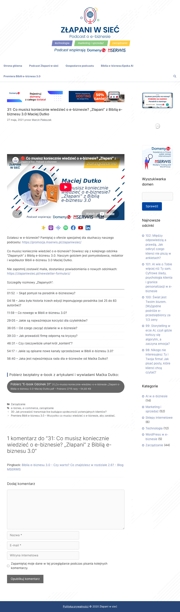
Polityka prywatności (76, 606)
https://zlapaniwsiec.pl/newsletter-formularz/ (38, 273)
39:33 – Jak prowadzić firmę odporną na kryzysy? (42, 336)
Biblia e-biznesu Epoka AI (117, 65)
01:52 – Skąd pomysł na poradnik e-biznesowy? (41, 293)
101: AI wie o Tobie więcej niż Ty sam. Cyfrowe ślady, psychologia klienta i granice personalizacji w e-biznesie (159, 277)
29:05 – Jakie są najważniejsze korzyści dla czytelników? (47, 320)
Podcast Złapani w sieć (44, 65)
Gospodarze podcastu (80, 65)
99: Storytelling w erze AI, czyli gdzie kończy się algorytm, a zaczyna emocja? (159, 334)
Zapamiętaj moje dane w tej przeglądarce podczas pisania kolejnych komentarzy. (59, 566)
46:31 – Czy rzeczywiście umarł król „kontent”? (40, 343)
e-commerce (30, 407)
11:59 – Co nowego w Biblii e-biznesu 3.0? (37, 313)
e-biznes (16, 407)
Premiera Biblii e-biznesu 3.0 (22, 76)
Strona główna (13, 65)
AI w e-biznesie (157, 396)
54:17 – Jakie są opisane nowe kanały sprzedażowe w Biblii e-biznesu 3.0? (60, 351)
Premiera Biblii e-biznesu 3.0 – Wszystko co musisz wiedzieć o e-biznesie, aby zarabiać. (63, 415)
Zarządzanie (18, 404)
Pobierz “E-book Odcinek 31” (65, 386)
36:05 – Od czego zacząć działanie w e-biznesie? (42, 328)
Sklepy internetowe (159, 417)
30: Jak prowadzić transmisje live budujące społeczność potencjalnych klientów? (59, 411)
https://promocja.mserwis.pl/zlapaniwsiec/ (51, 242)
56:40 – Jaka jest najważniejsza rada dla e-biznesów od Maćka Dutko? (58, 358)
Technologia (154, 428)
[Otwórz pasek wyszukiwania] (175, 76)
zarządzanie (46, 407)
